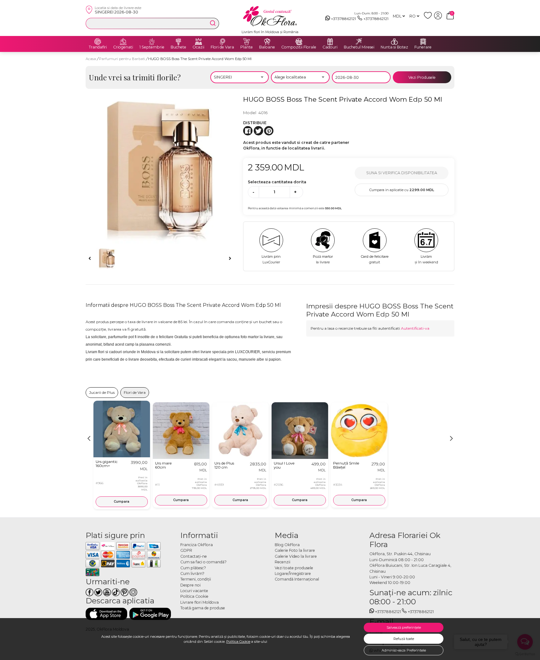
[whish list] (429, 18)
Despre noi (190, 585)
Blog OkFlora (287, 544)
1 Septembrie (151, 47)
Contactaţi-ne (193, 556)
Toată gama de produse (202, 608)
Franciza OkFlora (196, 544)
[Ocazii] (198, 41)
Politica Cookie (238, 641)
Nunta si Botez (394, 47)
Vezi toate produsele (294, 568)
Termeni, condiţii (195, 579)
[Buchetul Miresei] (359, 41)
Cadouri (330, 47)
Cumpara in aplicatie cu (401, 190)
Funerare (423, 47)
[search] (213, 23)
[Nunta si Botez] (394, 41)
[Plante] (246, 41)
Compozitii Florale (298, 47)
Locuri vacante (194, 590)
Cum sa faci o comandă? (203, 562)
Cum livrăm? (192, 573)
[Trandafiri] (97, 41)
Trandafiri (98, 47)
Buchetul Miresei (359, 47)
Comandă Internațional (297, 579)
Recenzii (282, 562)
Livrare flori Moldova (199, 602)
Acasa (91, 59)
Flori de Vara (222, 47)
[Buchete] (178, 41)
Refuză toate (403, 639)
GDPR (186, 550)
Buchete (178, 47)
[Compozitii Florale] (298, 41)
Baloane (267, 47)
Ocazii (198, 47)
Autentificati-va (415, 328)
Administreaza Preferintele (404, 650)
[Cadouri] (330, 41)
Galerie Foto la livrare (295, 550)
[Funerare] (423, 41)
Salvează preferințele (404, 627)
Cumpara (121, 502)
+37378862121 (343, 18)
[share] (247, 130)
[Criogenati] (123, 41)
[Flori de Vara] (222, 41)
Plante (246, 47)
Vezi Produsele (422, 77)
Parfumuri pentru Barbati (122, 59)
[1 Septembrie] (151, 41)
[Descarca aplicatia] (106, 614)
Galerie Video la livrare (296, 556)
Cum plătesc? (193, 568)
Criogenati (123, 47)
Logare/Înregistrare (293, 573)
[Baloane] (267, 41)
